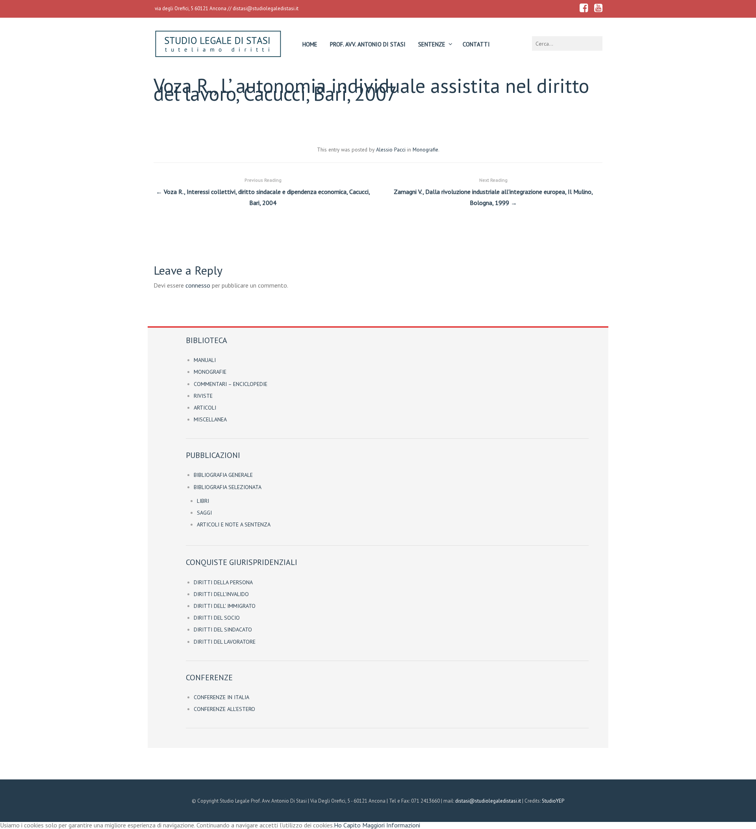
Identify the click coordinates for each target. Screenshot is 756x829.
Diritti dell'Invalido (221, 594)
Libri (203, 500)
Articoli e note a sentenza (234, 524)
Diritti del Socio (217, 617)
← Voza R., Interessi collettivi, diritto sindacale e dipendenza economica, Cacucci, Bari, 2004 (263, 192)
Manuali (205, 360)
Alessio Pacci (391, 149)
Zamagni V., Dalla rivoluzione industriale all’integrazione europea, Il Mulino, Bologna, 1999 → (493, 192)
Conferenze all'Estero (224, 709)
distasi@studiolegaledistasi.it (265, 8)
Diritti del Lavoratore (225, 641)
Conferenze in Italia (221, 697)
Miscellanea (210, 419)
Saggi (204, 512)
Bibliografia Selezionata (227, 487)
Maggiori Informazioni (391, 825)
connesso (197, 285)
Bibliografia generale (223, 474)
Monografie (425, 149)
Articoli (205, 407)
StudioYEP (553, 801)
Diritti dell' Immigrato (225, 605)
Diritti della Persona (223, 582)
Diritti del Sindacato (223, 629)
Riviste (203, 395)
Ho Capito (347, 825)
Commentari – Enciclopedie (230, 384)
